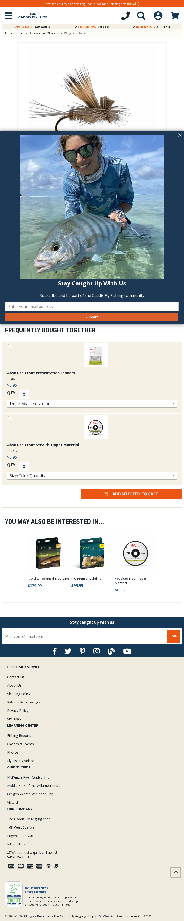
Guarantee (33, 27)
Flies (20, 33)
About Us (14, 685)
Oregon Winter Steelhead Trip (30, 794)
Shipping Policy (18, 693)
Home (8, 33)
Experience (153, 27)
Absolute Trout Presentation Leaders (41, 372)
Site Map (14, 719)
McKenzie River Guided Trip (28, 777)
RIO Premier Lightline (86, 578)
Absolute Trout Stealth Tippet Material (43, 444)
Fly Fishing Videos (20, 760)
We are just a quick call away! (32, 854)
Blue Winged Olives (42, 33)
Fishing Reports (19, 735)
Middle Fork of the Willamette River (34, 785)
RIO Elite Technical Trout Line (48, 578)
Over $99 (93, 27)
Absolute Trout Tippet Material (130, 580)
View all (13, 802)
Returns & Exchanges (23, 702)
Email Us (18, 844)
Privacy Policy (17, 710)
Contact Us (15, 677)
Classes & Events (20, 744)
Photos (12, 752)
